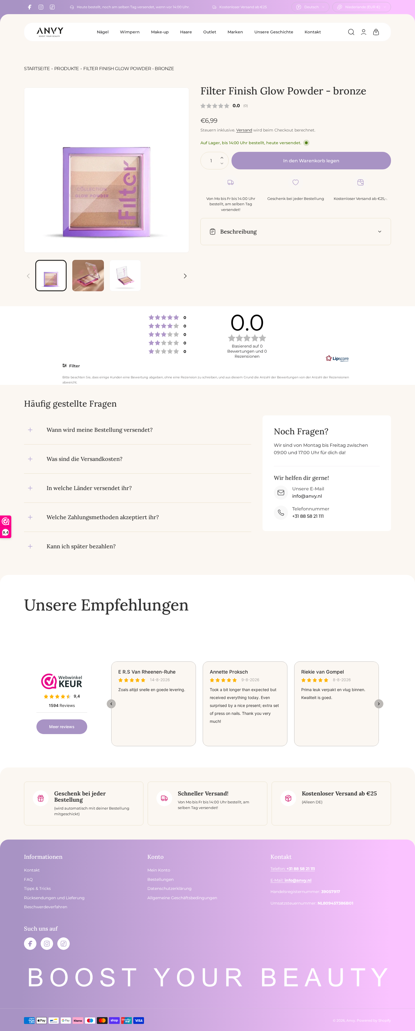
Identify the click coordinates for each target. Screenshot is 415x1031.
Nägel (103, 31)
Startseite (37, 68)
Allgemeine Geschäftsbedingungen (182, 897)
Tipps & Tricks (37, 888)
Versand (244, 130)
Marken (235, 31)
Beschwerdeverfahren (45, 906)
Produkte (66, 68)
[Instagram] (41, 7)
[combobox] (310, 7)
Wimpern (130, 31)
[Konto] (363, 32)
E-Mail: (290, 880)
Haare (186, 31)
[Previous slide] (28, 272)
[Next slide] (185, 272)
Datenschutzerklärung (169, 888)
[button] (351, 32)
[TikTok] (52, 7)
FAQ (28, 879)
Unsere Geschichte (273, 31)
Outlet (209, 31)
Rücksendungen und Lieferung (54, 897)
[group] (106, 170)
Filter (74, 365)
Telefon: (292, 868)
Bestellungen (160, 879)
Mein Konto (158, 870)
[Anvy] (50, 32)
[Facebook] (29, 7)
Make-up (160, 31)
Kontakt (313, 31)
